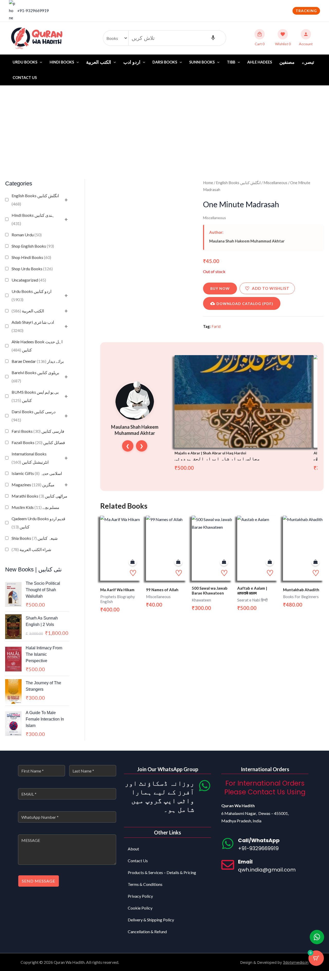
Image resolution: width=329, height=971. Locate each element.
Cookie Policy (140, 907)
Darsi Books (164, 62)
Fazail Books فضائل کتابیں (38, 442)
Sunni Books (202, 62)
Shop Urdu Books (32, 268)
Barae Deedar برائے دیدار (38, 361)
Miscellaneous (275, 182)
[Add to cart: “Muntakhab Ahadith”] (315, 562)
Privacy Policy (140, 896)
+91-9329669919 (33, 10)
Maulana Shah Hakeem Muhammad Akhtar (247, 241)
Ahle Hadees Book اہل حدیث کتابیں (37, 345)
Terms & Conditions (145, 884)
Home (208, 182)
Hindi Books (62, 62)
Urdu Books (25, 62)
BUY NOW (220, 288)
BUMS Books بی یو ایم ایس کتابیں (35, 396)
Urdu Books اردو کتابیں (31, 295)
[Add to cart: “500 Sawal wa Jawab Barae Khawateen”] (224, 562)
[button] (306, 11)
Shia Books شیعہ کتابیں (35, 538)
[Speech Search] (213, 38)
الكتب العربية (28, 310)
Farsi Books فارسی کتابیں (38, 431)
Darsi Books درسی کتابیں (34, 415)
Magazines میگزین (33, 484)
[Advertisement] (164, 124)
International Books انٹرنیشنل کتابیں (30, 457)
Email (245, 861)
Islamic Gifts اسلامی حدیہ (37, 473)
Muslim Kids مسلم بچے (35, 507)
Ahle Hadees (259, 62)
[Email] (227, 864)
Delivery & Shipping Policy (151, 919)
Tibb (231, 62)
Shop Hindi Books (31, 257)
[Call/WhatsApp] (227, 843)
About (133, 848)
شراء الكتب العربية (31, 549)
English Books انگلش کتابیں (35, 199)
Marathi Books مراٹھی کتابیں (39, 495)
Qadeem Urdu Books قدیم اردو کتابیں (38, 522)
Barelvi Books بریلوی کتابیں (35, 376)
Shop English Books (33, 246)
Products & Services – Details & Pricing (162, 872)
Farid (216, 326)
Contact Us (25, 77)
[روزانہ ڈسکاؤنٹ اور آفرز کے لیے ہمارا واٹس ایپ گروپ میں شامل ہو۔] (204, 785)
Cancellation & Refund (147, 931)
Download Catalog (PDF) (244, 303)
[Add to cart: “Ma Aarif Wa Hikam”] (133, 562)
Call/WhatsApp (259, 840)
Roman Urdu (27, 234)
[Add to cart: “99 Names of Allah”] (178, 562)
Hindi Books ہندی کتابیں (33, 219)
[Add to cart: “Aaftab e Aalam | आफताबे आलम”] (270, 562)
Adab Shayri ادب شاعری (33, 326)
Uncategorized (29, 279)
